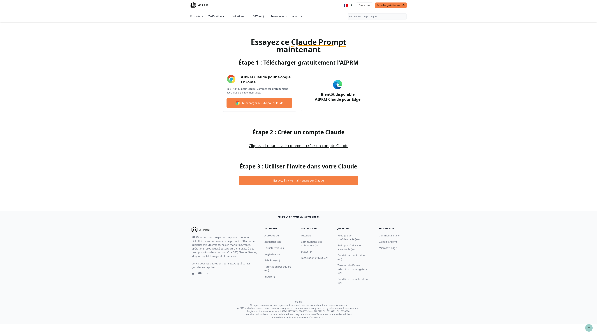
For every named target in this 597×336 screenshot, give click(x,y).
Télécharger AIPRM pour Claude (262, 103)
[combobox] (377, 16)
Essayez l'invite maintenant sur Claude (298, 180)
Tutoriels (306, 235)
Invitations (238, 16)
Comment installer (390, 235)
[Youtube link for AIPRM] (200, 274)
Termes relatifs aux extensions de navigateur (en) (352, 269)
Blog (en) (269, 276)
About (295, 16)
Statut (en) (307, 251)
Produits (195, 16)
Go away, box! (580, 89)
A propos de (271, 235)
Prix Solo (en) (272, 260)
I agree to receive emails (557, 58)
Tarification (215, 16)
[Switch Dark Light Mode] (352, 5)
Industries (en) (273, 241)
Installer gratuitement (388, 5)
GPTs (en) (258, 16)
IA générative (272, 254)
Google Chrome (388, 241)
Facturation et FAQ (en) (314, 258)
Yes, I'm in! (563, 68)
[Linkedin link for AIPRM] (208, 274)
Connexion (364, 5)
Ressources (277, 16)
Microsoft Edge (388, 248)
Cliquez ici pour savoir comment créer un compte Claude (298, 145)
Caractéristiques (274, 248)
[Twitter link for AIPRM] (193, 273)
